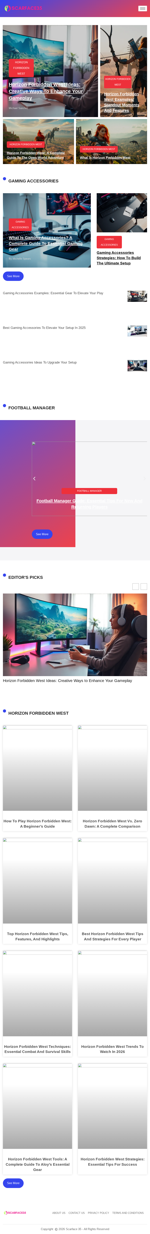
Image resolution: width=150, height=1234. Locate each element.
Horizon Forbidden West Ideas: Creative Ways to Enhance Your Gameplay (46, 91)
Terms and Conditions (128, 1212)
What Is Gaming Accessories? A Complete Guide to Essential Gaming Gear (46, 243)
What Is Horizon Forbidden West (105, 158)
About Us (58, 1212)
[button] (34, 478)
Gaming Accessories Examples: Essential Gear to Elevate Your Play (53, 293)
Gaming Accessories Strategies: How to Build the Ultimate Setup (119, 258)
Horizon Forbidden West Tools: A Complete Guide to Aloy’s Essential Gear (38, 1164)
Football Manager (89, 491)
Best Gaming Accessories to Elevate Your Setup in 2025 (44, 328)
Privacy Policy (98, 1212)
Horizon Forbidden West (21, 68)
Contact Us (77, 1212)
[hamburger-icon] (142, 8)
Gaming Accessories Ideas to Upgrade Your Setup (40, 362)
